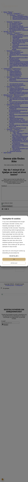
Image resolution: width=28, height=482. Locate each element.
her (18, 253)
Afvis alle (14, 263)
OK (14, 259)
